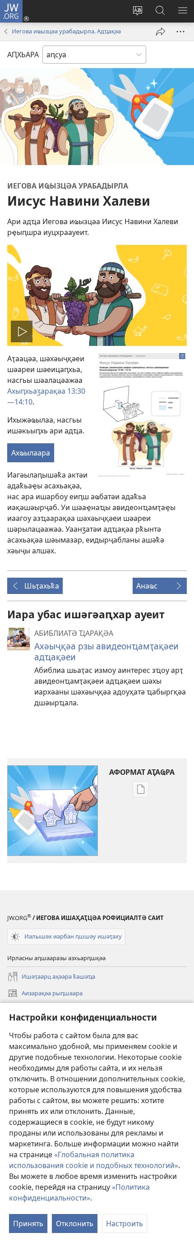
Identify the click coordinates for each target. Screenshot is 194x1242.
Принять (28, 1223)
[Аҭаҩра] (142, 415)
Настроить (124, 1223)
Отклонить (74, 1223)
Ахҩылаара (30, 453)
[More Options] (180, 32)
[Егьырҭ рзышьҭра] (160, 32)
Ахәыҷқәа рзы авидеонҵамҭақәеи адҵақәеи (106, 651)
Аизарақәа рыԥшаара (45, 993)
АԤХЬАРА (23, 55)
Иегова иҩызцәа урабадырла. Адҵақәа (66, 31)
